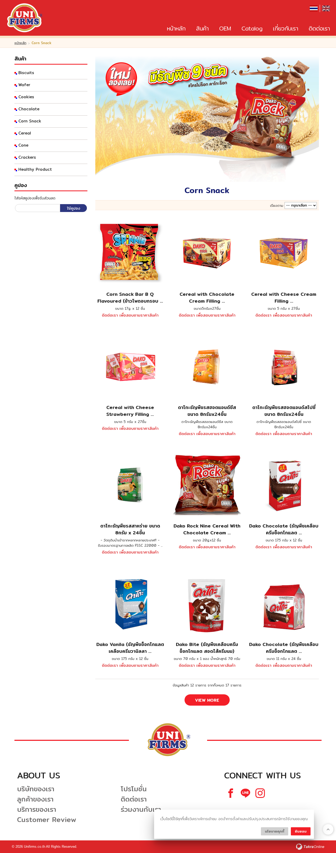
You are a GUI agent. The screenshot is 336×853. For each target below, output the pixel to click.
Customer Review (46, 819)
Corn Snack (29, 121)
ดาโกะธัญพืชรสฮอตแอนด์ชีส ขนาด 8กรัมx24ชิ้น (207, 411)
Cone (23, 145)
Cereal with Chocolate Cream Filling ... (207, 297)
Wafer (24, 85)
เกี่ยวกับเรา (285, 28)
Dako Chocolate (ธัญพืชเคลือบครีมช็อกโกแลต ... (283, 529)
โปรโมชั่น (134, 788)
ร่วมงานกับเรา (141, 809)
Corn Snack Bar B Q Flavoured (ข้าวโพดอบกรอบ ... (130, 297)
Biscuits (26, 73)
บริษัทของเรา (35, 788)
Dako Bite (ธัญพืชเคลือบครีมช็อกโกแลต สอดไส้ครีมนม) (207, 647)
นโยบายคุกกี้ (274, 831)
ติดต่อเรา (319, 28)
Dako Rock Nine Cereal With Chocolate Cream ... (207, 529)
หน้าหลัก (176, 28)
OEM (225, 28)
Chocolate (28, 109)
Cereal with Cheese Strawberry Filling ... (130, 411)
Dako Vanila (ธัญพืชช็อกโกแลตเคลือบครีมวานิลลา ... (130, 647)
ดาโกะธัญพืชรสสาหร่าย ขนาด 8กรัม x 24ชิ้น (130, 529)
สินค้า (202, 28)
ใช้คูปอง (73, 208)
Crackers (27, 157)
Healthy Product (35, 169)
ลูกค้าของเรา (35, 799)
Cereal (24, 133)
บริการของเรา (36, 809)
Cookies (26, 97)
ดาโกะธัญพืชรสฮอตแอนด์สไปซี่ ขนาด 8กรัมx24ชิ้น (284, 411)
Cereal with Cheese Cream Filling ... (283, 297)
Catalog (252, 28)
